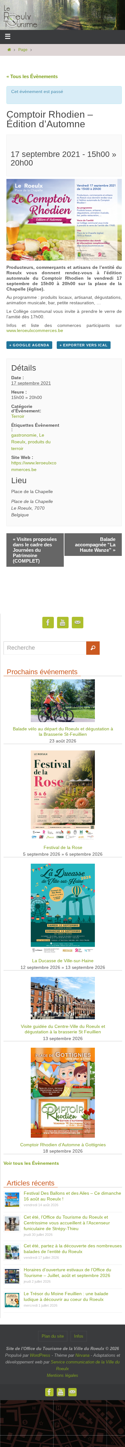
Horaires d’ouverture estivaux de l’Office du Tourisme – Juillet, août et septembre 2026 (67, 1272)
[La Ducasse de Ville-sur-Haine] (63, 952)
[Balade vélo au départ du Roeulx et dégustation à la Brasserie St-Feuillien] (63, 720)
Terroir (17, 416)
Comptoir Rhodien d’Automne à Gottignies (63, 1144)
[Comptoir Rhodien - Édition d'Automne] (64, 259)
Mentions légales (62, 1375)
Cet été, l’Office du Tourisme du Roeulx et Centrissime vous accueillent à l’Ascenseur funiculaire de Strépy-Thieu (67, 1222)
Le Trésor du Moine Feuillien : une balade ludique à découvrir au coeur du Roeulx (66, 1296)
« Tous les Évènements (32, 76)
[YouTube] (63, 623)
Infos (78, 1336)
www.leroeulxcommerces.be (34, 330)
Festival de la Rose (63, 847)
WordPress (40, 1355)
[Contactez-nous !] (77, 623)
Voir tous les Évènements (31, 1163)
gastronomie (24, 435)
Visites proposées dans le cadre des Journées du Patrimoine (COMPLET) (35, 550)
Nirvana (82, 1355)
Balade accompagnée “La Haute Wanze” (95, 544)
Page (23, 50)
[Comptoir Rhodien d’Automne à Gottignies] (63, 1136)
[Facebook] (48, 623)
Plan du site (53, 1336)
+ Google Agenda (29, 345)
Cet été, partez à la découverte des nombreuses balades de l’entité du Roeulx (73, 1248)
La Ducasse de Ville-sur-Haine (63, 960)
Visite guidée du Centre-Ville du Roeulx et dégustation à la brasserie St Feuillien (63, 1029)
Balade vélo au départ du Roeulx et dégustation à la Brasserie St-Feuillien (63, 731)
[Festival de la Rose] (63, 839)
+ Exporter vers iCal (84, 345)
